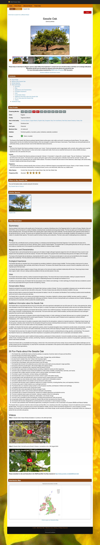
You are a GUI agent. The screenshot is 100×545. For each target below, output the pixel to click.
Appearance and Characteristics (23, 90)
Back (87, 12)
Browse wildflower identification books (50, 72)
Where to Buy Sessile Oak (18, 81)
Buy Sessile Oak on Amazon (16, 186)
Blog (16, 88)
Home (10, 6)
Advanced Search (27, 6)
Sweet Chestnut (71, 120)
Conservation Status (20, 95)
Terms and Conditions (50, 532)
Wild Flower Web (15, 2)
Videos (16, 100)
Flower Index (37, 6)
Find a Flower (17, 6)
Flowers (18, 9)
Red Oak (64, 120)
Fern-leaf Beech (57, 120)
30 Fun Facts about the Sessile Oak (24, 98)
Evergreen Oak (49, 120)
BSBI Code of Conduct (57, 70)
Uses (16, 93)
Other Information (16, 85)
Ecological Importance (20, 91)
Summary (17, 86)
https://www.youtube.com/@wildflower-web (67, 474)
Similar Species (16, 83)
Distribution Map (16, 101)
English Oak (41, 120)
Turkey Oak (79, 120)
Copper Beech (33, 120)
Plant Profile (15, 80)
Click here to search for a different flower (18, 15)
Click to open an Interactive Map (50, 520)
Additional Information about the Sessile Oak (26, 96)
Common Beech (25, 120)
